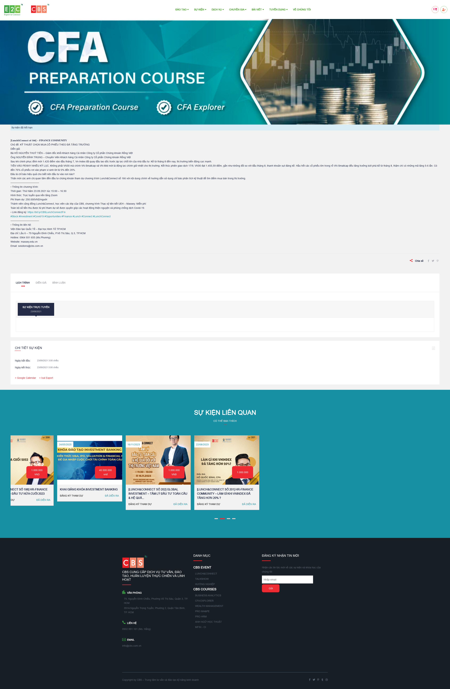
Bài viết (257, 9)
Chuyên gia (237, 9)
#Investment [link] (26, 216)
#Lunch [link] (77, 216)
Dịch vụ (217, 9)
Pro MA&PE (202, 611)
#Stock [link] (14, 216)
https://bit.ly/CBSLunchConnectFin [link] (47, 212)
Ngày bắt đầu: (23, 360)
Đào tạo (181, 9)
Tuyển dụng (277, 9)
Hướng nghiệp (205, 584)
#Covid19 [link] (38, 216)
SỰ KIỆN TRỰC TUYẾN (35, 309)
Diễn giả (41, 282)
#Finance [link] (67, 216)
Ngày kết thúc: (23, 367)
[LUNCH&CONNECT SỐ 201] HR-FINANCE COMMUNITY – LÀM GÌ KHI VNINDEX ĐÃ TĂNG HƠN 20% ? (80, 493)
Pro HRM (201, 616)
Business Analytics (208, 595)
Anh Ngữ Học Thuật (208, 621)
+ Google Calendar (25, 377)
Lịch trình (23, 282)
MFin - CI (200, 627)
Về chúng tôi (302, 9)
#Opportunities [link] (52, 216)
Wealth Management (209, 606)
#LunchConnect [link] (102, 216)
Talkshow (202, 578)
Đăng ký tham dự (64, 504)
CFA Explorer (204, 600)
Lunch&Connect (206, 573)
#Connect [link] (87, 216)
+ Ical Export (46, 377)
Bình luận (58, 282)
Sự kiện (199, 9)
